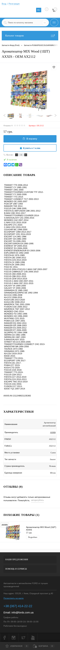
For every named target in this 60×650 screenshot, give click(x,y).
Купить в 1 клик (31, 148)
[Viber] (20, 164)
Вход (4, 4)
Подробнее (32, 537)
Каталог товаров (14, 35)
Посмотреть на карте (13, 598)
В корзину (32, 138)
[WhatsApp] (17, 164)
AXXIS (53, 432)
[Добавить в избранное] (54, 67)
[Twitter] (9, 164)
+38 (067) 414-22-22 (17, 606)
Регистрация (14, 4)
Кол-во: (9, 155)
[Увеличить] (30, 90)
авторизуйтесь (37, 500)
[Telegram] (13, 164)
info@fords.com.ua (22, 612)
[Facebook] (5, 164)
